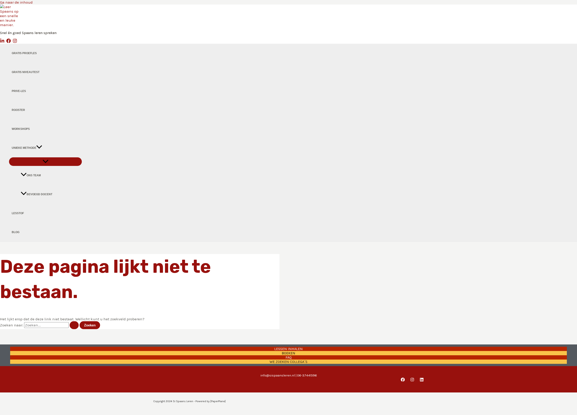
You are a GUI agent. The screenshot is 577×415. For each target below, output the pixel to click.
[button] (39, 148)
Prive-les (19, 91)
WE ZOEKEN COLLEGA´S (288, 362)
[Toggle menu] (45, 161)
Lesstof (18, 213)
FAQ (289, 357)
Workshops (21, 129)
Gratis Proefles (24, 53)
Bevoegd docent (39, 194)
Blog (15, 232)
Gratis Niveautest (25, 72)
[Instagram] (15, 41)
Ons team (34, 175)
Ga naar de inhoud (16, 2)
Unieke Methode (24, 147)
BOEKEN (288, 353)
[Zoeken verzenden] (74, 325)
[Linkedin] (2, 41)
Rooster (18, 110)
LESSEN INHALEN (288, 349)
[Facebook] (8, 41)
